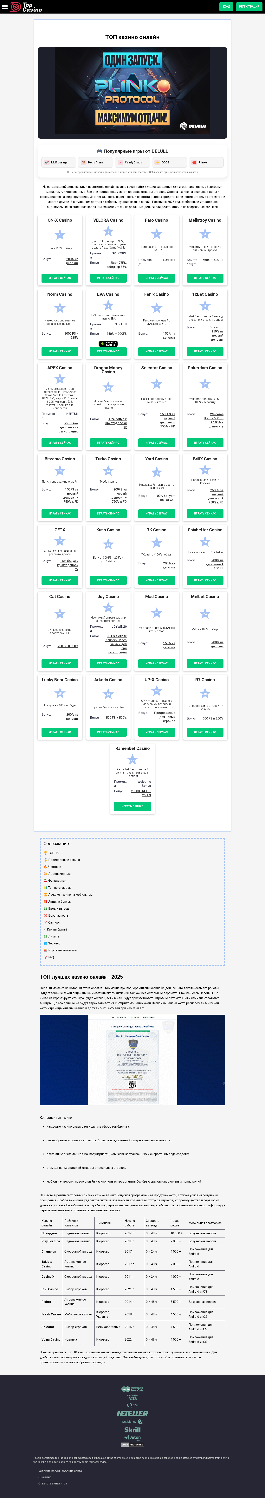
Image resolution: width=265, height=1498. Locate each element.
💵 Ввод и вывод (56, 908)
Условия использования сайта (60, 1471)
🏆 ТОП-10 (51, 853)
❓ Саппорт (52, 922)
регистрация (249, 6)
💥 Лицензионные (57, 874)
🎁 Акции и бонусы (58, 901)
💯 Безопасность (56, 915)
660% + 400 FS (213, 260)
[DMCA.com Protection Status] (132, 1446)
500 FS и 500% (116, 718)
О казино (44, 1477)
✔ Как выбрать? (55, 929)
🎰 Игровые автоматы (60, 950)
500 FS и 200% (213, 718)
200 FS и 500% (68, 646)
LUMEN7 (169, 260)
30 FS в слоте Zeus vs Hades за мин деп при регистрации (116, 644)
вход (226, 6)
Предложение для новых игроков (164, 717)
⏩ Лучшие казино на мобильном (68, 894)
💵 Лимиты (52, 936)
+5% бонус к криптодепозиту (116, 423)
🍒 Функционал (55, 881)
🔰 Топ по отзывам (57, 888)
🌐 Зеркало (52, 943)
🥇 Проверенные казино (62, 860)
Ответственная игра (52, 1483)
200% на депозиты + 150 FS (214, 564)
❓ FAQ (49, 957)
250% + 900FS (117, 334)
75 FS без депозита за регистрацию (68, 427)
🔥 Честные (52, 867)
